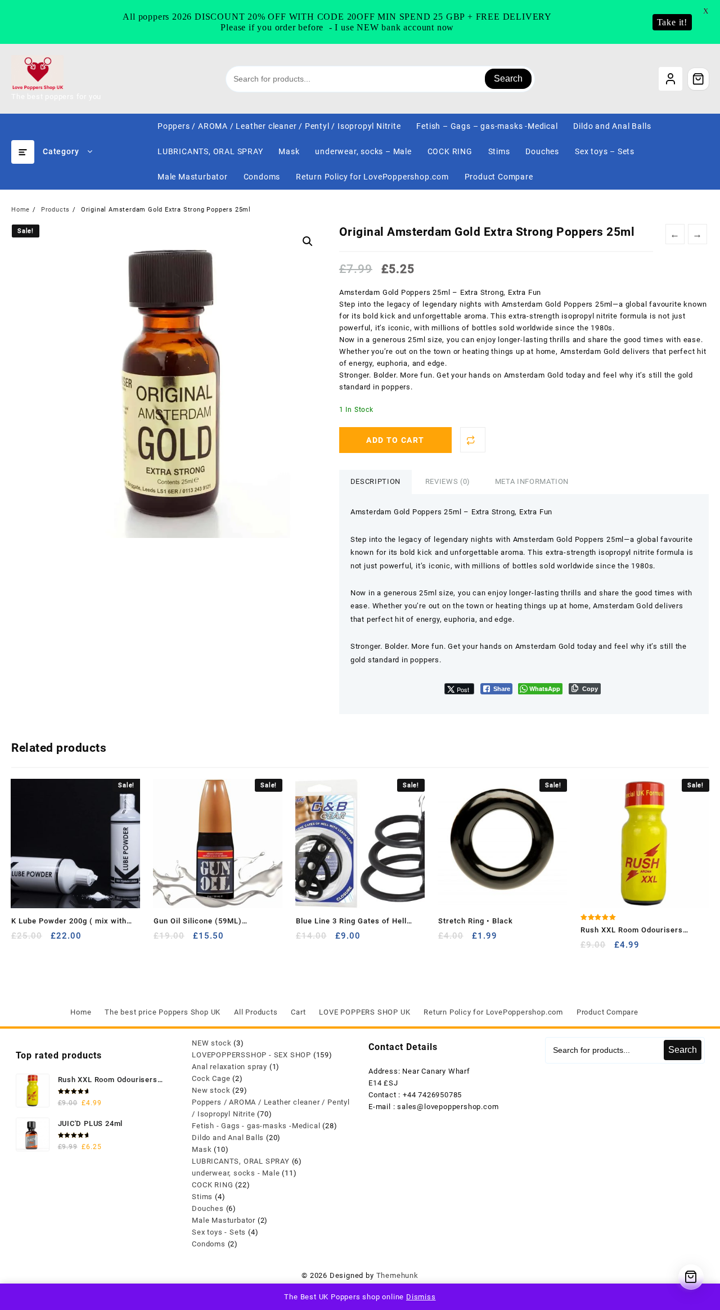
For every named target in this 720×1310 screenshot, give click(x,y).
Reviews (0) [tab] (447, 481)
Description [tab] (375, 481)
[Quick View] (43, 940)
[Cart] (698, 79)
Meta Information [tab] (532, 481)
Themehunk (397, 1275)
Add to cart (395, 440)
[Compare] (472, 439)
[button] (308, 241)
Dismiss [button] (421, 1297)
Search (508, 78)
